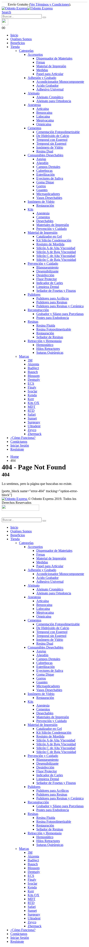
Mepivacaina (45, 120)
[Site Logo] (27, 8)
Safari (32, 414)
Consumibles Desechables (45, 155)
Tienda (15, 47)
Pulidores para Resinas (51, 302)
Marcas (24, 356)
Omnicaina (43, 124)
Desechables (44, 221)
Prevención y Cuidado (51, 229)
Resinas (33, 321)
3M (30, 360)
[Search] (44, 17)
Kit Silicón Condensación (53, 240)
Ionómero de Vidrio (49, 147)
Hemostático (44, 345)
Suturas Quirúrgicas (49, 352)
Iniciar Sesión (19, 445)
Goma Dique (45, 182)
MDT (31, 407)
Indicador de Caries (49, 283)
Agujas (41, 159)
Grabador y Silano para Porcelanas (60, 314)
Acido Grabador (47, 85)
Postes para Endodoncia (52, 318)
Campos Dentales (48, 167)
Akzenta (33, 364)
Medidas (42, 70)
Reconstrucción (38, 310)
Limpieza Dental (47, 287)
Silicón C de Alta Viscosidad (55, 256)
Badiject (33, 368)
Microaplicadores (48, 194)
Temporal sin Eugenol (51, 143)
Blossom (34, 376)
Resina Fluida (45, 325)
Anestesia (34, 105)
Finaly (32, 387)
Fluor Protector (46, 279)
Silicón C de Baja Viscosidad (56, 259)
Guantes (42, 190)
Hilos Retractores (48, 349)
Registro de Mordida (50, 244)
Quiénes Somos (21, 39)
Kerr (31, 399)
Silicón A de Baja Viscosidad (56, 252)
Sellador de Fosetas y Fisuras (56, 290)
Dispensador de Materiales (54, 58)
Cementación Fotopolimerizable (58, 132)
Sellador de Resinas (49, 337)
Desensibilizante (47, 271)
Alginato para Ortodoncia (53, 101)
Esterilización (45, 174)
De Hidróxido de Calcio (52, 136)
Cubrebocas (44, 170)
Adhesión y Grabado (42, 78)
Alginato (34, 93)
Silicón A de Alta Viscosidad (55, 248)
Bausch (33, 372)
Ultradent (34, 426)
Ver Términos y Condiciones (49, 4)
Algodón (42, 163)
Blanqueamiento (47, 267)
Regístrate (17, 449)
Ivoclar (32, 391)
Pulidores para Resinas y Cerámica (60, 306)
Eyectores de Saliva (49, 178)
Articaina (42, 109)
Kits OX (33, 403)
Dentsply (34, 379)
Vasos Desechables (49, 198)
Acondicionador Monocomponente (60, 81)
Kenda (32, 395)
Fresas (40, 62)
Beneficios (17, 43)
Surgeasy (34, 422)
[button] (6, 12)
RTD (31, 410)
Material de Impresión (51, 66)
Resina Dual (44, 151)
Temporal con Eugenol (51, 139)
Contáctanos (18, 441)
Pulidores (34, 294)
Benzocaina (44, 112)
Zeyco (32, 430)
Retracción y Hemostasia (45, 341)
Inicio (14, 35)
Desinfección (45, 275)
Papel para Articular (49, 74)
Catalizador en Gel (49, 236)
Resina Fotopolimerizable (53, 329)
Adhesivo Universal (50, 89)
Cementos (34, 128)
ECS (31, 383)
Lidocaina (43, 116)
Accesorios (35, 54)
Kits (30, 209)
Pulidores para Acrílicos (52, 298)
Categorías (26, 50)
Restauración (45, 205)
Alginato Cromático (49, 97)
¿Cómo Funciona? (22, 438)
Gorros (41, 186)
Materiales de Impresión (52, 225)
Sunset (32, 418)
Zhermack (34, 434)
